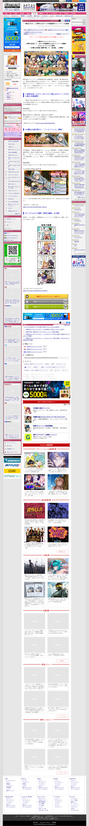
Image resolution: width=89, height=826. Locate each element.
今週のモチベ (11, 146)
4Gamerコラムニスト (12, 190)
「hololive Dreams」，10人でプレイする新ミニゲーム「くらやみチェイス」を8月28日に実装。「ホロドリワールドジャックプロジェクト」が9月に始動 (34, 493)
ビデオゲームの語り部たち (14, 193)
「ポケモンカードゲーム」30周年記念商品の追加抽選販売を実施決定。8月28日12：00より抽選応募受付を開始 (79, 144)
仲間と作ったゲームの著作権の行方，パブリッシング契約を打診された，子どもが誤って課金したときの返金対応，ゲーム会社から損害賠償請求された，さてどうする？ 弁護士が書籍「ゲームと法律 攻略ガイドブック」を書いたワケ (34, 602)
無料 (43, 367)
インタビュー (45, 15)
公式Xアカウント (11, 1)
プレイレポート (42, 782)
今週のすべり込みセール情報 (14, 166)
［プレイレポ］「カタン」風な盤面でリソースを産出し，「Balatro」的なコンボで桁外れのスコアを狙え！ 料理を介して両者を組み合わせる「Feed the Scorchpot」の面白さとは (34, 686)
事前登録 (23, 15)
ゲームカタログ (75, 810)
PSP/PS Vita (73, 778)
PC (10, 13)
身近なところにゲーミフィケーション (14, 205)
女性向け (41, 13)
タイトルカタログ (26, 789)
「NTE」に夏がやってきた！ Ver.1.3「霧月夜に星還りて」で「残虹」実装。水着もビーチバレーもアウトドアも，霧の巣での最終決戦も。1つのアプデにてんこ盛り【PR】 (57, 577)
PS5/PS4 (22, 13)
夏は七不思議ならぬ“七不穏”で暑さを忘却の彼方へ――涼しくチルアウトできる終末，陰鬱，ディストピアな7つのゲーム (12, 320)
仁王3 (75, 245)
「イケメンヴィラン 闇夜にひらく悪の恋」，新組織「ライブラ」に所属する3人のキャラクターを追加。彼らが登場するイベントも (58, 470)
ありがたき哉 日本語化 (13, 201)
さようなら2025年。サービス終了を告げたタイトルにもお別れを (42, 327)
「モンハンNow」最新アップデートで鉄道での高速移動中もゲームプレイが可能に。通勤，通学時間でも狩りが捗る (79, 165)
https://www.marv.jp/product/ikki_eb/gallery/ (35, 290)
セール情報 (29, 15)
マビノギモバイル (78, 237)
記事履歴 (75, 0)
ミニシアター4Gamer (12, 196)
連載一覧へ (18, 213)
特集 (8, 93)
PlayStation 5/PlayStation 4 (12, 237)
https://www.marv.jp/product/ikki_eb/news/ (35, 207)
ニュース (9, 92)
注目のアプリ (37, 15)
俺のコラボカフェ (12, 184)
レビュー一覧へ (62, 716)
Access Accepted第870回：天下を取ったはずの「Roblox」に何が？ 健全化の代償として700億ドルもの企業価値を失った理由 (79, 179)
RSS (4, 1)
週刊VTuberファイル (12, 155)
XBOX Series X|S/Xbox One (12, 235)
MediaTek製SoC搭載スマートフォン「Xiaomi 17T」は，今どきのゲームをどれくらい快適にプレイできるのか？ (57, 686)
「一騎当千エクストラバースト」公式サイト (48, 296)
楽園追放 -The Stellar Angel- (79, 225)
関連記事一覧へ (67, 325)
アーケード (72, 796)
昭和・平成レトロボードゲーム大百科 (14, 187)
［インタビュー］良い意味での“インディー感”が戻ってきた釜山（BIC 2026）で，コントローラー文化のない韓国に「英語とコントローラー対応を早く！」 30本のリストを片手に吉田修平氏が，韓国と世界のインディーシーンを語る (12, 417)
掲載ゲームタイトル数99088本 (12, 9)
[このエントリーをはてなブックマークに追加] (68, 21)
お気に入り (68, 0)
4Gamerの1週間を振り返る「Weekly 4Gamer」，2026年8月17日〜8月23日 (56, 655)
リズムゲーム (74, 807)
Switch (28, 13)
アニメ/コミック (61, 364)
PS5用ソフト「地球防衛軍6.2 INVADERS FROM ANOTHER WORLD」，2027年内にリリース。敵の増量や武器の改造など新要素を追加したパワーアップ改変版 (79, 151)
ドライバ (9, 228)
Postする (62, 20)
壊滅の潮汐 (76, 241)
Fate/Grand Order (77, 209)
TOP (6, 13)
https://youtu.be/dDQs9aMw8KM (45, 123)
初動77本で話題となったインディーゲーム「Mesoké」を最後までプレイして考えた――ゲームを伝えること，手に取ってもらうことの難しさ (12, 378)
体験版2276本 (17, 10)
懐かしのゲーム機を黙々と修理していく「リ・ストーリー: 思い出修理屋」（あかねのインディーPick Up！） (34, 655)
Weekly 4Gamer (11, 144)
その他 (72, 808)
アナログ (66, 13)
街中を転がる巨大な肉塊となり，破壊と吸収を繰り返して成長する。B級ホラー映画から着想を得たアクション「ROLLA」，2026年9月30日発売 (34, 522)
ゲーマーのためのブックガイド (14, 178)
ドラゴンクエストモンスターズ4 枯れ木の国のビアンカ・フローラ (79, 215)
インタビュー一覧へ (62, 772)
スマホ (34, 13)
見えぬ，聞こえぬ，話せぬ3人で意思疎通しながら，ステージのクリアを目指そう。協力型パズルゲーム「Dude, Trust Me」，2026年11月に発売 (79, 193)
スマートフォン (41, 796)
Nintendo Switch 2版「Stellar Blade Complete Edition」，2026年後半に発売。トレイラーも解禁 (79, 130)
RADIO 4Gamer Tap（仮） (13, 171)
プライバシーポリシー (11, 442)
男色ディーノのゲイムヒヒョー (14, 158)
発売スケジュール (26, 787)
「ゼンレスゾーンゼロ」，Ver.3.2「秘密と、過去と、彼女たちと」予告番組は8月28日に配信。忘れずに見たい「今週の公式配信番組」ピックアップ (34, 632)
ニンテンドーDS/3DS (26, 796)
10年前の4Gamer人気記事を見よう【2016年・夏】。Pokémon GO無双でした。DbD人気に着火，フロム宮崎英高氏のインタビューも (12, 302)
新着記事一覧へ (62, 551)
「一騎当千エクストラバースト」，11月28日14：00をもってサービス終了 (44, 329)
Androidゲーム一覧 (69, 15)
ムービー (52, 15)
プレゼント (9, 221)
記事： (11, 118)
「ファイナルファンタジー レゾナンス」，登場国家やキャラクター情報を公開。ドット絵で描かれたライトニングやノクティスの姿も (79, 172)
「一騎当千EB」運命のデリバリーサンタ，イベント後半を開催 (41, 331)
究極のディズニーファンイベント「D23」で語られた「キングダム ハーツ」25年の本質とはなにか (12, 436)
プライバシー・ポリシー (45, 822)
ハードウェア (54, 13)
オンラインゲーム (10, 780)
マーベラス (9, 71)
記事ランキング (10, 790)
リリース (58, 370)
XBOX (15, 13)
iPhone (47, 364)
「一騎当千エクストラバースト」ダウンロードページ (47, 301)
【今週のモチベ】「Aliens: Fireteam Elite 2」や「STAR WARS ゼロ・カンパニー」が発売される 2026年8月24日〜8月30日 (57, 632)
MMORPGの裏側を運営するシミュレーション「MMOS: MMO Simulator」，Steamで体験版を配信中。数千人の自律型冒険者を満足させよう (79, 186)
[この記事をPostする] (59, 21)
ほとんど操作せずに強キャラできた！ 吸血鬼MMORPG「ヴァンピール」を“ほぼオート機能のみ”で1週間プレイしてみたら (12, 341)
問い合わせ (28, 1)
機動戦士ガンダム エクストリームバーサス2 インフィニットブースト (79, 232)
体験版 (8, 97)
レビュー (9, 95)
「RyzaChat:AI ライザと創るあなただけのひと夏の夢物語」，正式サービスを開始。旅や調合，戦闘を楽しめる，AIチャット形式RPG (57, 493)
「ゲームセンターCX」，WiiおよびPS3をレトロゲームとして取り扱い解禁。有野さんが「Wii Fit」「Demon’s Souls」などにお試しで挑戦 (79, 137)
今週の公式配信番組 (12, 152)
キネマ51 (10, 208)
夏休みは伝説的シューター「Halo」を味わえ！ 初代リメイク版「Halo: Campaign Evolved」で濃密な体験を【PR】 (57, 600)
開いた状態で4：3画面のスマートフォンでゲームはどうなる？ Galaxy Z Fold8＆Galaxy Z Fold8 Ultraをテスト (58, 709)
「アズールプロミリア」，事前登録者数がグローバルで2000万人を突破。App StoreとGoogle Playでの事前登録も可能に (34, 470)
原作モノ (37, 367)
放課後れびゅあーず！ (13, 211)
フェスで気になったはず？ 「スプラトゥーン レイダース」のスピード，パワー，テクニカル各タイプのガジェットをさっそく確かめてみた (12, 360)
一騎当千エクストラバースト (12, 66)
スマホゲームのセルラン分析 (14, 162)
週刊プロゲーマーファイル (14, 149)
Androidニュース (15, 15)
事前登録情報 (42, 802)
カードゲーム (74, 803)
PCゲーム (9, 233)
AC (60, 13)
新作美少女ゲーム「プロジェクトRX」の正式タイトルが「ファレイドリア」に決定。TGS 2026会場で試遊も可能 (79, 158)
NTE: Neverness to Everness (79, 250)
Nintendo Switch (10, 240)
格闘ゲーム (73, 802)
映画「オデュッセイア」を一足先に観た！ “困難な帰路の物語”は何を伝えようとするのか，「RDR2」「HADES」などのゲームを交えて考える (12, 283)
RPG (53, 364)
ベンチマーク (58, 807)
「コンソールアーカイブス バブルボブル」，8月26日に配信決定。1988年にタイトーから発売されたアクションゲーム (58, 545)
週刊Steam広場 (11, 169)
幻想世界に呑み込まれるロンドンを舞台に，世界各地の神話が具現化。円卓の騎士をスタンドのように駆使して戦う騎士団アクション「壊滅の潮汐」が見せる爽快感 (34, 710)
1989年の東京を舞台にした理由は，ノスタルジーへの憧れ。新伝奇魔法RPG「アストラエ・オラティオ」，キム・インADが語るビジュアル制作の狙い (12, 399)
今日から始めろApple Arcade (14, 181)
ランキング (82, 0)
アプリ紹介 (41, 805)
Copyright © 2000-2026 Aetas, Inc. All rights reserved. (44, 824)
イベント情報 (74, 800)
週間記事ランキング (11, 218)
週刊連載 (8, 787)
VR (47, 13)
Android (27, 370)
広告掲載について (11, 448)
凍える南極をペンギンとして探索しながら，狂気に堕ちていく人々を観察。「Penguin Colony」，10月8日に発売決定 (57, 521)
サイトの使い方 (20, 1)
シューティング (75, 805)
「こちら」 (52, 817)
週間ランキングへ (81, 197)
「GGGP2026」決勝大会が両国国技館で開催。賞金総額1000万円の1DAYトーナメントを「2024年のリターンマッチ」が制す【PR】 (34, 545)
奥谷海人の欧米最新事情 (13, 141)
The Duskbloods (77, 220)
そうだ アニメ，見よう (13, 174)
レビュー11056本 (9, 10)
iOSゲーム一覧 (59, 15)
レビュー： (15, 118)
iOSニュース (6, 15)
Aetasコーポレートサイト (12, 451)
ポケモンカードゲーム (79, 205)
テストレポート (59, 800)
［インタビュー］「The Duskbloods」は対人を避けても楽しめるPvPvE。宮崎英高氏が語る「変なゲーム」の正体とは (57, 767)
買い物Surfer (11, 198)
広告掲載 (54, 822)
